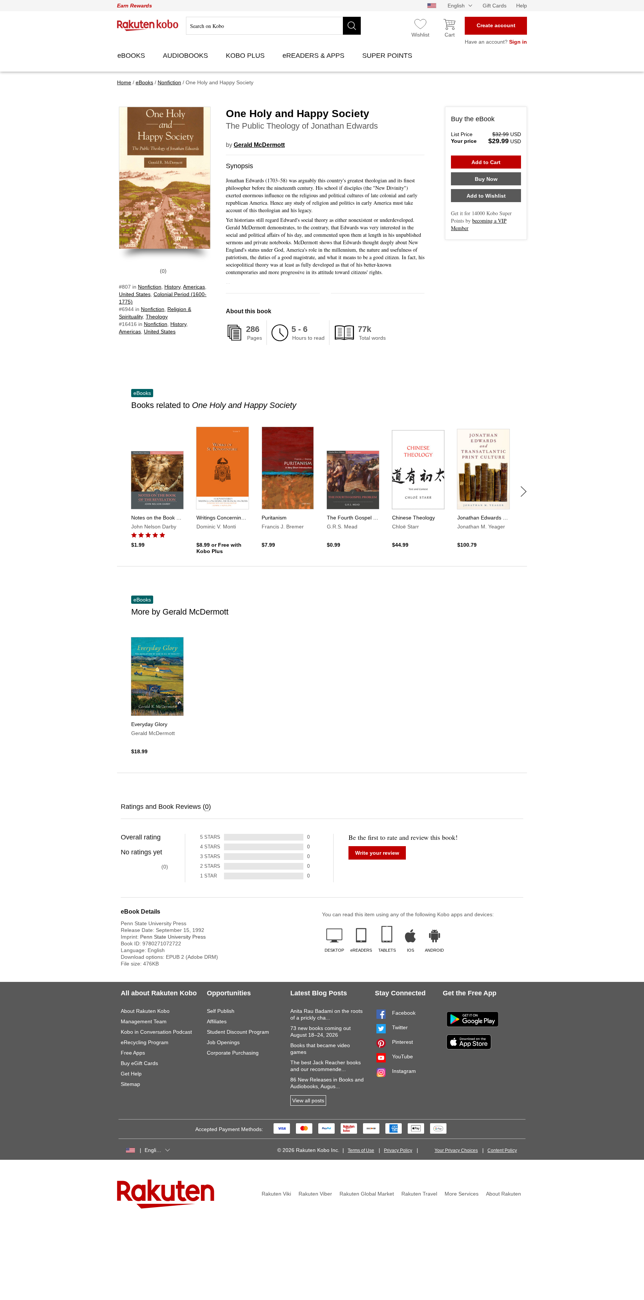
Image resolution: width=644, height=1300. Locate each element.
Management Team (144, 1021)
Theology (157, 317)
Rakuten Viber (315, 1194)
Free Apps (133, 1053)
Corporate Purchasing (233, 1053)
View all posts (308, 1100)
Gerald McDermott (259, 145)
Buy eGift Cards (139, 1063)
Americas (194, 287)
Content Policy (502, 1150)
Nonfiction (149, 287)
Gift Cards (494, 6)
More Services (462, 1194)
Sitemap (130, 1084)
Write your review (377, 853)
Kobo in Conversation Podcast (156, 1032)
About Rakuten (503, 1194)
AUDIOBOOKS (186, 55)
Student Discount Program (238, 1032)
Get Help (131, 1074)
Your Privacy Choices (456, 1150)
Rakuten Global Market (367, 1194)
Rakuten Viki (276, 1194)
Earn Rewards (134, 6)
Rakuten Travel (419, 1194)
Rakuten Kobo (148, 25)
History (172, 287)
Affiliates (217, 1021)
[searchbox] (273, 26)
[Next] (523, 491)
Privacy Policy (398, 1150)
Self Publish (220, 1011)
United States (135, 294)
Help (521, 6)
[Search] (352, 26)
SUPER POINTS (388, 55)
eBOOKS (132, 55)
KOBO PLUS (246, 55)
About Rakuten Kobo (145, 1011)
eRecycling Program (144, 1042)
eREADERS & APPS (314, 55)
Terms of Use (361, 1150)
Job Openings (223, 1042)
